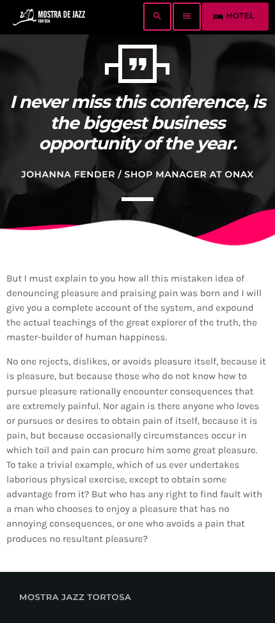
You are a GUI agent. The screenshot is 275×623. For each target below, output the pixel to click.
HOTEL (234, 16)
